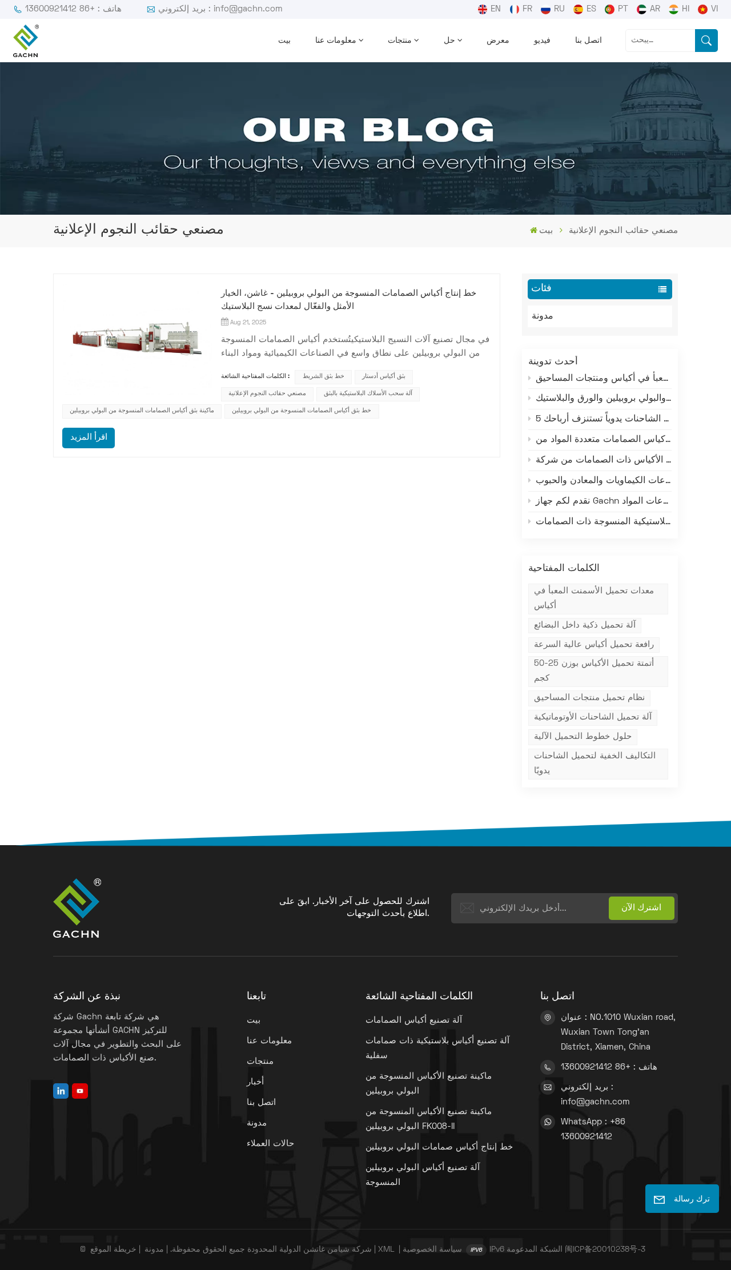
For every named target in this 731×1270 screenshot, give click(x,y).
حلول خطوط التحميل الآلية (583, 737)
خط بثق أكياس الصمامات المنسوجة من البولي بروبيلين (301, 410)
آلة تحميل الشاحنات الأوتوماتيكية (593, 717)
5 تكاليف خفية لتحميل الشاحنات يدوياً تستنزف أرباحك (604, 419)
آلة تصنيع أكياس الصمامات (414, 1020)
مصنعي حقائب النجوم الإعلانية (267, 393)
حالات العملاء (270, 1144)
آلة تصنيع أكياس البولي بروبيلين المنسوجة (423, 1175)
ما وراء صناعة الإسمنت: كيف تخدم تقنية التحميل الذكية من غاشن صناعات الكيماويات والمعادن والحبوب (604, 481)
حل (449, 41)
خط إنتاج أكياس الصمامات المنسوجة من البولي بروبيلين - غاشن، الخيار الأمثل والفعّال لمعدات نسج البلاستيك (348, 300)
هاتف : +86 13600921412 (73, 9)
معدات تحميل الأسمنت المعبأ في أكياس (594, 598)
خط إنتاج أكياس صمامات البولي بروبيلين (439, 1147)
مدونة (542, 316)
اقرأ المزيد (88, 437)
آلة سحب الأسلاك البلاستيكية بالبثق (368, 393)
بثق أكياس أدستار (383, 376)
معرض (498, 41)
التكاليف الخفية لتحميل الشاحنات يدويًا (595, 763)
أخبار (255, 1082)
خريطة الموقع (113, 1249)
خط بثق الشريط (323, 376)
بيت (284, 41)
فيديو (542, 41)
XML (386, 1249)
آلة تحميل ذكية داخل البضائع (585, 625)
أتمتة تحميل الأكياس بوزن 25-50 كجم (594, 671)
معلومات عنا (335, 41)
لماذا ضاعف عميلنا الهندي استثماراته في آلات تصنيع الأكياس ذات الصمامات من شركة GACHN (604, 460)
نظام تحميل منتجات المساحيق (589, 698)
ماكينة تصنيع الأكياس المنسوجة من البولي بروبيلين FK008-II (429, 1119)
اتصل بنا (588, 41)
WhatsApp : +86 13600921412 (593, 1129)
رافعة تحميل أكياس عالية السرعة (594, 645)
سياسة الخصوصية (432, 1249)
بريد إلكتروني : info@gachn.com (220, 9)
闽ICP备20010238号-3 (605, 1249)
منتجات (400, 41)
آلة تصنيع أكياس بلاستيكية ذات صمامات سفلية (437, 1048)
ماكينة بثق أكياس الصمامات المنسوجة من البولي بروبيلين (142, 410)
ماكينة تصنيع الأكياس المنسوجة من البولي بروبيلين (429, 1083)
